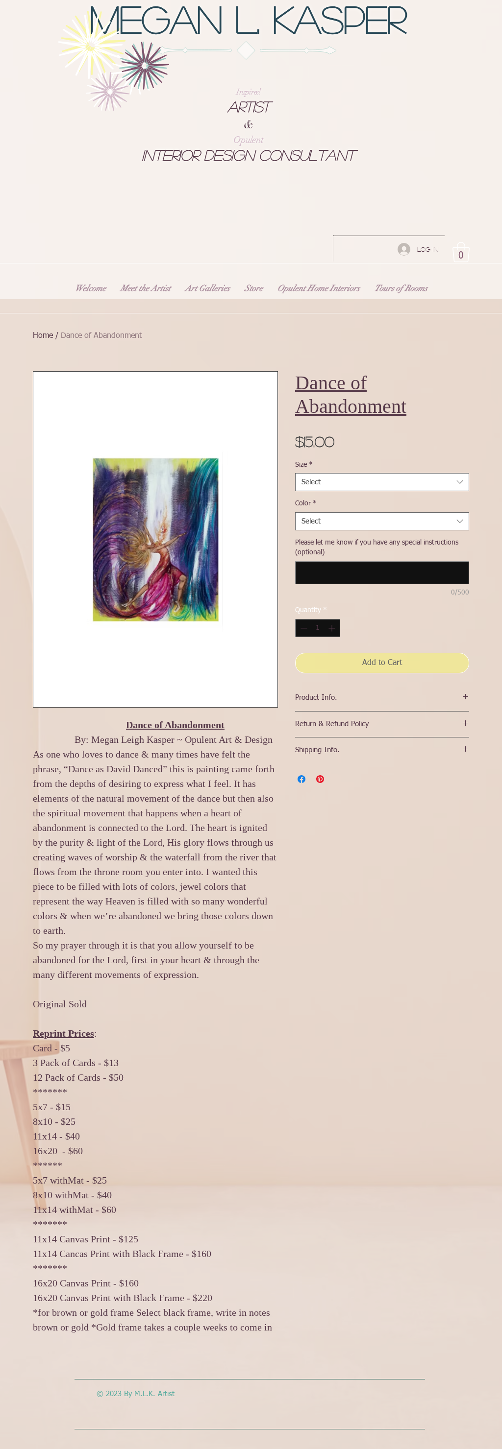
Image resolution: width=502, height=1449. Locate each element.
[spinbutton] (317, 628)
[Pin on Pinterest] (320, 779)
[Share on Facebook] (301, 779)
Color (306, 503)
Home (43, 336)
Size (304, 464)
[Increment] (332, 628)
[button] (461, 252)
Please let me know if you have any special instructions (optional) (376, 547)
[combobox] (382, 482)
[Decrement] (303, 628)
